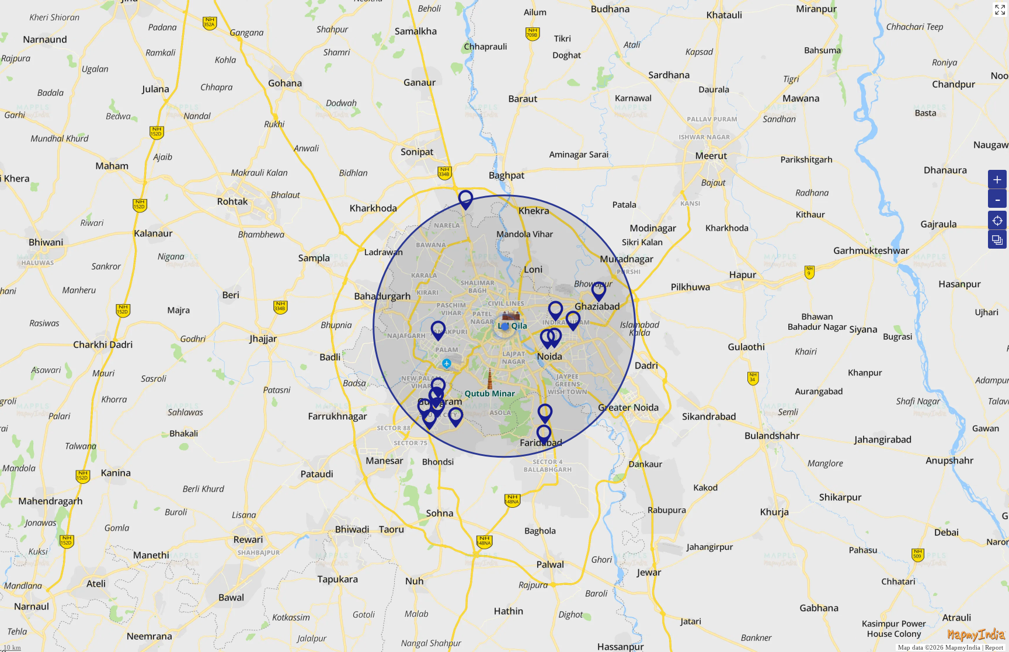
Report (994, 647)
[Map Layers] (997, 239)
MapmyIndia (962, 647)
